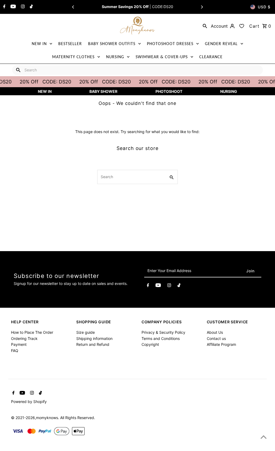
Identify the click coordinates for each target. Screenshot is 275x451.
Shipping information (94, 338)
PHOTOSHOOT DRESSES (170, 43)
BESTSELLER (70, 43)
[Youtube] (12, 7)
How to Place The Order (32, 332)
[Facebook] (3, 7)
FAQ (14, 350)
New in (45, 91)
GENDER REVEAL (221, 43)
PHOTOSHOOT (168, 91)
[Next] (202, 7)
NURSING (115, 56)
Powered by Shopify (29, 401)
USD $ (264, 7)
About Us (215, 332)
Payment (19, 344)
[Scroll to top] (264, 437)
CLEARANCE (211, 56)
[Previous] (73, 7)
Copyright (150, 344)
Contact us (216, 338)
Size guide (85, 332)
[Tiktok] (30, 7)
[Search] (204, 26)
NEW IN (39, 43)
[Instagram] (22, 7)
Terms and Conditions (161, 338)
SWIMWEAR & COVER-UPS (162, 56)
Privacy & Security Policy (163, 332)
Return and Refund (92, 344)
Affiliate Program (221, 344)
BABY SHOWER (103, 91)
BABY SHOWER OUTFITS (111, 43)
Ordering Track (24, 338)
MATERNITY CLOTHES (73, 56)
